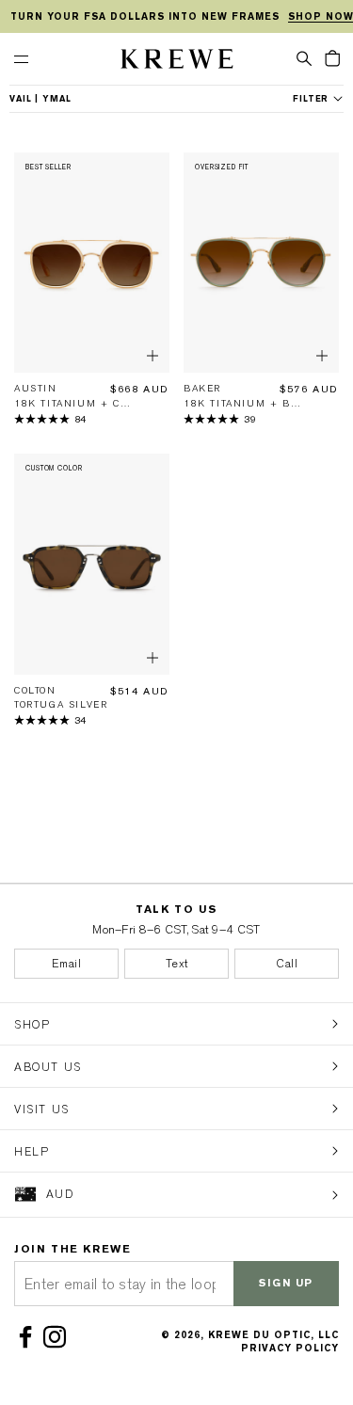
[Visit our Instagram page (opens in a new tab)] (57, 1337)
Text (177, 963)
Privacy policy (290, 1348)
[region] (176, 17)
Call (286, 963)
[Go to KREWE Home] (177, 61)
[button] (304, 57)
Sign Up (286, 1283)
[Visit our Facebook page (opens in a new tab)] (28, 1337)
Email (67, 963)
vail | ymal (40, 99)
